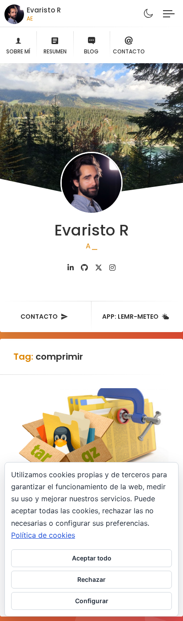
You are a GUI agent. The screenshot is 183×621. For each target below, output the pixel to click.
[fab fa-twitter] (98, 267)
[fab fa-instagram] (112, 267)
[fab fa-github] (84, 267)
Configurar (91, 601)
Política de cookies (43, 535)
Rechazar (91, 579)
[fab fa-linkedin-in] (71, 267)
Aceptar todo (91, 558)
